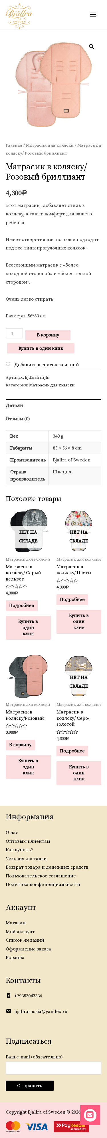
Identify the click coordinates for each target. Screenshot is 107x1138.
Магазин (15, 923)
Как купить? (19, 850)
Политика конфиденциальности (43, 884)
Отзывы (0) (18, 419)
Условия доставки (26, 859)
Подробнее (21, 605)
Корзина (15, 957)
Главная (14, 145)
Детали (14, 405)
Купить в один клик (41, 348)
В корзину (48, 335)
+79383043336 (28, 996)
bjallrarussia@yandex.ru (40, 1011)
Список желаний (25, 940)
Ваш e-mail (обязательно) (34, 1057)
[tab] (53, 405)
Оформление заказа (28, 949)
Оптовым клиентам (28, 841)
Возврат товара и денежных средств (47, 867)
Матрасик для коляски (50, 145)
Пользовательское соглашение (41, 876)
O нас (12, 832)
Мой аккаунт (20, 932)
